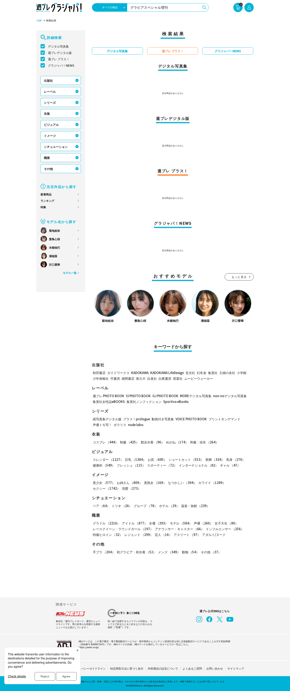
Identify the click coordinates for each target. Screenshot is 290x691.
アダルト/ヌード (214, 534)
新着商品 (46, 194)
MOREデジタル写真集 (195, 396)
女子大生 (226, 523)
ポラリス (120, 424)
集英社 (213, 372)
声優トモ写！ (102, 424)
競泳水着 (152, 442)
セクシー (106, 488)
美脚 (214, 459)
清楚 (131, 488)
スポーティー (162, 465)
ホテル (169, 505)
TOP (39, 20)
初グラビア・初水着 (136, 552)
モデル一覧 (70, 273)
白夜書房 (165, 378)
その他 (48, 169)
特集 (43, 207)
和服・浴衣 (204, 442)
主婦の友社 (227, 372)
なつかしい (182, 482)
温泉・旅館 (195, 505)
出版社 (48, 80)
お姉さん (129, 482)
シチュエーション (56, 146)
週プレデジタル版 (60, 52)
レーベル (50, 91)
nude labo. (136, 424)
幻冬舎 (201, 372)
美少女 (104, 482)
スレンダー (108, 459)
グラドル (106, 523)
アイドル (134, 523)
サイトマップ (235, 668)
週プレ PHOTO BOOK (108, 396)
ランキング (47, 201)
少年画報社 (101, 378)
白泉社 (152, 378)
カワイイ (212, 482)
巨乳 (135, 459)
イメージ (50, 135)
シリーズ (50, 102)
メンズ (169, 552)
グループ (145, 505)
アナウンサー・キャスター (179, 529)
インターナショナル (198, 465)
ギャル (230, 465)
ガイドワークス (118, 372)
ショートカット (186, 459)
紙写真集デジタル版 (107, 419)
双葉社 (178, 378)
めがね (177, 442)
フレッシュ (131, 465)
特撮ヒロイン (108, 534)
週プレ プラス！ (58, 59)
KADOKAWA (140, 372)
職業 (47, 158)
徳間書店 (128, 378)
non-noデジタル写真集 (230, 396)
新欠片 (141, 378)
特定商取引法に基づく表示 (126, 668)
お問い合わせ (214, 668)
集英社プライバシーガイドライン (85, 668)
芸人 (163, 534)
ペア (101, 505)
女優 (158, 523)
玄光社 (190, 372)
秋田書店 (99, 372)
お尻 (157, 459)
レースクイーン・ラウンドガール (123, 529)
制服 (129, 442)
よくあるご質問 (192, 668)
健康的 (104, 465)
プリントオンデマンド (224, 419)
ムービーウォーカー (198, 378)
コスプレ (105, 442)
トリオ (122, 505)
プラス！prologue (136, 419)
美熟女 (155, 482)
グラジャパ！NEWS (61, 65)
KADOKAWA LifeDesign (167, 372)
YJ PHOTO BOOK (138, 396)
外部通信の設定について (163, 668)
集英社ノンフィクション (144, 401)
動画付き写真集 (163, 419)
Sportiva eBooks (176, 401)
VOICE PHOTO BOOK (191, 419)
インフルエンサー (225, 529)
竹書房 (115, 378)
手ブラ (104, 552)
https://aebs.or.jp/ (89, 647)
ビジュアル (51, 124)
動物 (190, 552)
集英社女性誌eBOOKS (109, 401)
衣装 (47, 113)
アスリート (187, 534)
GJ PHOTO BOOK (165, 396)
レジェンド (138, 534)
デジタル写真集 (58, 46)
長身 (235, 459)
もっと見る (239, 277)
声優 (203, 523)
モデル (181, 523)
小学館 (241, 372)
